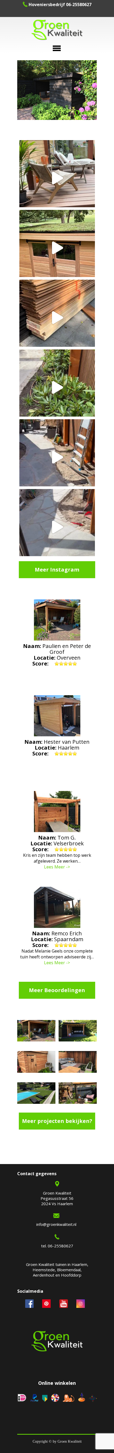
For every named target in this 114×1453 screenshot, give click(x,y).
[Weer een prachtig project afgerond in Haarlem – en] (57, 178)
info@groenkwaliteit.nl (56, 1224)
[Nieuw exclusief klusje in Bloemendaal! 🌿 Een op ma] (57, 317)
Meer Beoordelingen (57, 990)
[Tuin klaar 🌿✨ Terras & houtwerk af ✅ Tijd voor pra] (57, 457)
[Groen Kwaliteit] (57, 30)
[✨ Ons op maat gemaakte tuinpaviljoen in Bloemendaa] (57, 248)
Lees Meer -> (57, 867)
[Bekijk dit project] (36, 1031)
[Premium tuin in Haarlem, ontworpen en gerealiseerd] (57, 387)
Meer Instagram (57, 569)
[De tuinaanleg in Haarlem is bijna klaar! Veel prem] (57, 527)
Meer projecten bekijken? (57, 1121)
